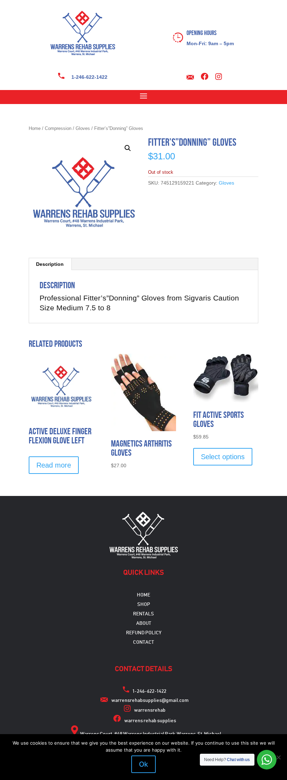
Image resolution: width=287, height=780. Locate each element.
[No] (278, 757)
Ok (143, 764)
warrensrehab (150, 710)
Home (35, 128)
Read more (53, 465)
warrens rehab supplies (150, 720)
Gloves (83, 128)
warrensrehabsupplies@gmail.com (150, 700)
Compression (58, 128)
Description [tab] (50, 264)
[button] (127, 148)
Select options (223, 457)
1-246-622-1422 (89, 77)
